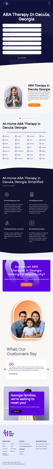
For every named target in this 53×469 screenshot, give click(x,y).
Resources (12, 451)
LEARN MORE (26, 284)
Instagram (21, 451)
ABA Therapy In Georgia (41, 446)
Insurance (5, 451)
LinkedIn (21, 454)
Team (11, 446)
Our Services (13, 448)
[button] (49, 3)
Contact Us (5, 448)
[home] (6, 3)
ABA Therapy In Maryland (41, 448)
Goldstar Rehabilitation (6, 454)
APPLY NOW (16, 411)
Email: (25, 446)
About (4, 446)
